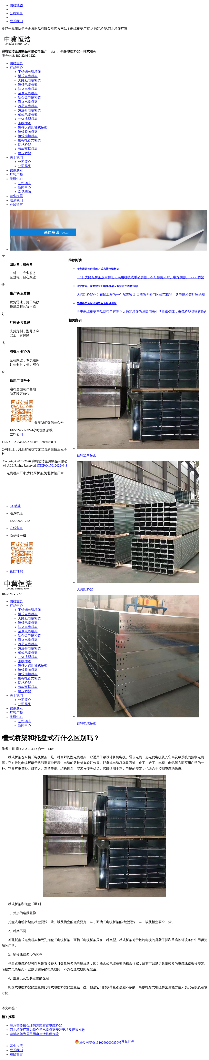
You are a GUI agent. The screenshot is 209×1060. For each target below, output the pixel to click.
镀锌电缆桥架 (28, 84)
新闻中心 (24, 187)
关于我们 (16, 157)
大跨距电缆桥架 (29, 80)
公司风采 (24, 166)
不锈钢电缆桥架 (29, 71)
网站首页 (16, 63)
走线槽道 (24, 123)
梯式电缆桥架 (28, 114)
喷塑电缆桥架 (28, 106)
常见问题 (24, 191)
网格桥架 (24, 144)
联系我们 (16, 21)
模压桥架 (24, 153)
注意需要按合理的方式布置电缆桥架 (36, 1025)
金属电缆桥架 (28, 93)
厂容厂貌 (16, 174)
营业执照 (16, 196)
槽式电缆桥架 (28, 76)
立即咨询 (16, 434)
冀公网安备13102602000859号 (100, 1042)
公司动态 (24, 183)
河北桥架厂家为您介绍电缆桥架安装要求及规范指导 (47, 1029)
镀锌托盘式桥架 (29, 140)
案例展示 (16, 170)
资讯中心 (16, 179)
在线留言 (16, 204)
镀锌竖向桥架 (28, 131)
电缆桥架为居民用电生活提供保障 (34, 1034)
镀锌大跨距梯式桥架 (32, 127)
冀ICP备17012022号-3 (52, 465)
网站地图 (16, 5)
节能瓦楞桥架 (28, 149)
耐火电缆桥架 (28, 101)
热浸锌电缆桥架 (29, 110)
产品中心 (16, 67)
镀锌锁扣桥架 (28, 136)
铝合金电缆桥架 (29, 97)
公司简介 (16, 13)
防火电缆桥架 (28, 89)
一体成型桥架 (28, 119)
